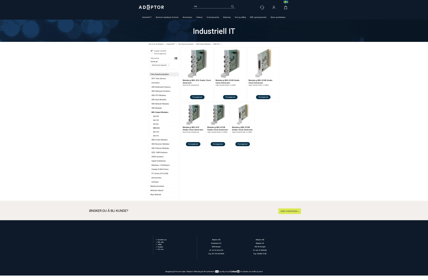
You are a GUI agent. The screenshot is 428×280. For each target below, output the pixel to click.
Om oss (161, 249)
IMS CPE (156, 120)
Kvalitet (160, 247)
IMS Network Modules (160, 104)
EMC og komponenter (258, 17)
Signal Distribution (158, 161)
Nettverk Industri (156, 190)
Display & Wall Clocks (160, 169)
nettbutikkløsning (238, 278)
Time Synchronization (185, 44)
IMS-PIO (156, 136)
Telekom (199, 17)
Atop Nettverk (155, 194)
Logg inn (274, 7)
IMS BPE (156, 116)
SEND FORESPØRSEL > (289, 211)
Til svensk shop (285, 2)
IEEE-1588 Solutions (159, 152)
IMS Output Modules (203, 44)
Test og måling (240, 17)
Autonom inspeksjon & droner (167, 17)
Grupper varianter (160, 51)
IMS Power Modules (159, 140)
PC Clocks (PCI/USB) (159, 173)
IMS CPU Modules (158, 95)
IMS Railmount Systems (160, 91)
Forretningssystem (223, 278)
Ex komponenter (213, 17)
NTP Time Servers (158, 78)
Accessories (156, 178)
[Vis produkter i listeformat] (175, 58)
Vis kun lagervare (160, 54)
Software (155, 182)
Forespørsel (197, 97)
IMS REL (156, 124)
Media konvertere (157, 186)
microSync (155, 83)
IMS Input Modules (158, 100)
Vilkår (160, 244)
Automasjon (187, 17)
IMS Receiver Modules (160, 144)
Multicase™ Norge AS (258, 278)
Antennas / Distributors (160, 165)
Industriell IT (147, 17)
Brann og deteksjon (278, 17)
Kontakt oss (162, 240)
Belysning (226, 17)
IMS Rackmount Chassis (161, 87)
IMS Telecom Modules (160, 148)
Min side (161, 242)
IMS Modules (156, 108)
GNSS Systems (157, 157)
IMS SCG (217, 44)
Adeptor (161, 44)
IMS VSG (156, 132)
